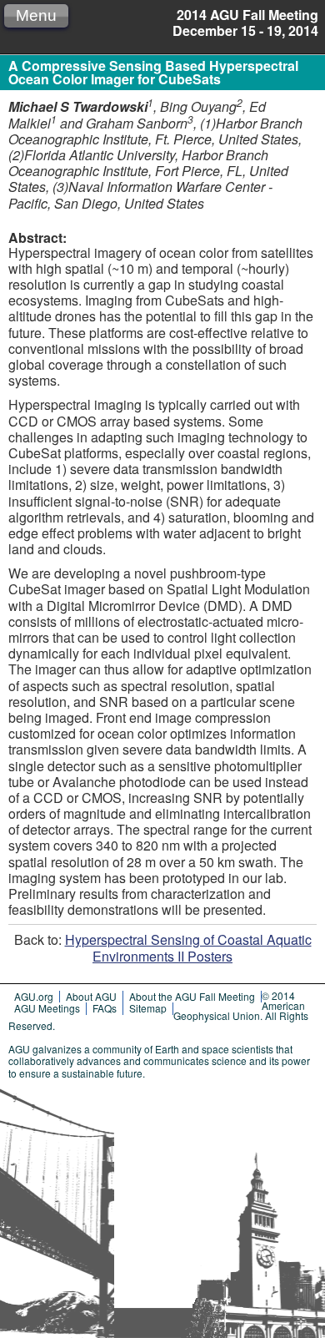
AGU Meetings (47, 1008)
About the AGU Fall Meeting (192, 996)
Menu (36, 15)
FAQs (104, 1008)
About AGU (91, 996)
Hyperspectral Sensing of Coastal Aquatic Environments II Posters (188, 947)
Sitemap (148, 1008)
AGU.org (33, 996)
